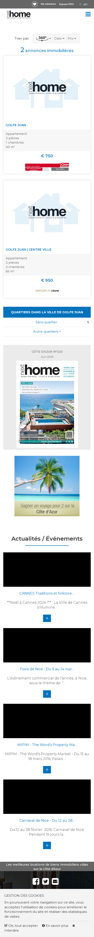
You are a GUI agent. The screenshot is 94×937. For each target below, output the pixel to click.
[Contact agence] (86, 115)
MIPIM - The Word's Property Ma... (47, 745)
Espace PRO (66, 4)
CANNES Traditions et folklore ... (47, 593)
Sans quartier (46, 322)
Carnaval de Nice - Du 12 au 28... (47, 820)
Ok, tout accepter (22, 926)
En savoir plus (57, 926)
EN (85, 4)
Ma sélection (48, 4)
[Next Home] (19, 14)
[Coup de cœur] (35, 4)
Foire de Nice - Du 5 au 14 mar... (47, 669)
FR (80, 4)
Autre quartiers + (47, 331)
